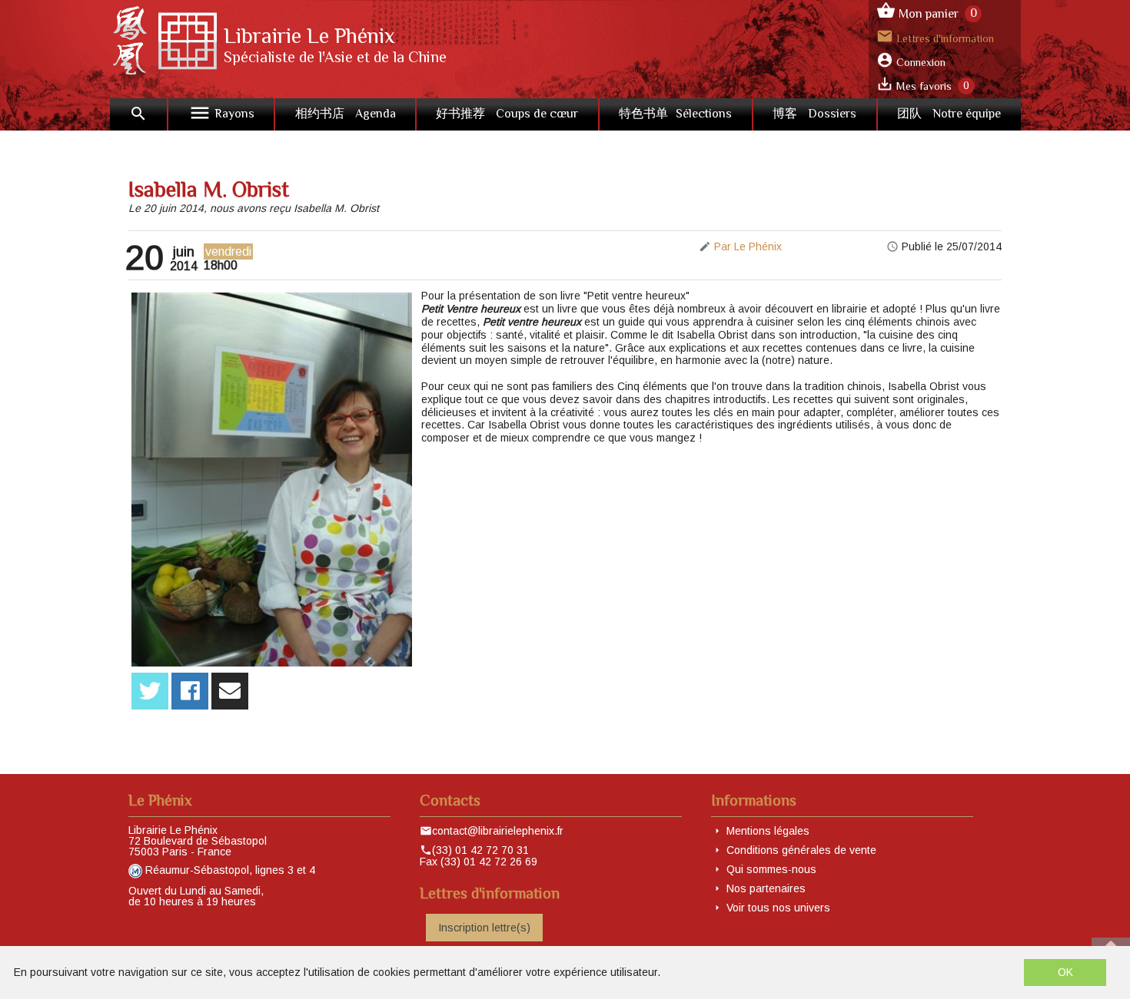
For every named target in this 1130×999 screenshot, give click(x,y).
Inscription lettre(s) (484, 927)
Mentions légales (767, 831)
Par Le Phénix (748, 246)
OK (1065, 972)
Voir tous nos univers (778, 907)
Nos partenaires (766, 888)
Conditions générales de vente (801, 850)
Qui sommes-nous (771, 869)
